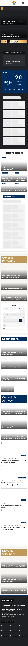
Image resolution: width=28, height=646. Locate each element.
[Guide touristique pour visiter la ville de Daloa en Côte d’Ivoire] (5, 627)
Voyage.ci (4, 458)
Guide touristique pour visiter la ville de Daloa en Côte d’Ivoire (7, 391)
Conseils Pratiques (5, 172)
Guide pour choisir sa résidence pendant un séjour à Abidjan (11, 35)
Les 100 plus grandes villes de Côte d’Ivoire (7, 379)
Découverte (4, 157)
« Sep (4, 328)
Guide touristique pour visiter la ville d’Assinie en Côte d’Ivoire (20, 380)
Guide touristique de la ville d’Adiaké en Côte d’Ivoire (20, 190)
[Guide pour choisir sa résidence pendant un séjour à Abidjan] (23, 627)
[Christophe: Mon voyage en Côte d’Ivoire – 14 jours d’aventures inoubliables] (23, 637)
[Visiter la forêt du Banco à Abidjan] (23, 632)
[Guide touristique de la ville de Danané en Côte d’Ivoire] (14, 632)
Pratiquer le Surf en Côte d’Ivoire (12, 288)
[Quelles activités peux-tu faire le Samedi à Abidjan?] (14, 627)
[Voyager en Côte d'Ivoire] (14, 3)
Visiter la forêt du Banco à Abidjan (20, 179)
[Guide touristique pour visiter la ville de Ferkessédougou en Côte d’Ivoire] (14, 637)
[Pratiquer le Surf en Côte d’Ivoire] (5, 637)
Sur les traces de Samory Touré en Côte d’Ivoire (7, 190)
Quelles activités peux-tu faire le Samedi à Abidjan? (12, 22)
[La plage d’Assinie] (5, 632)
